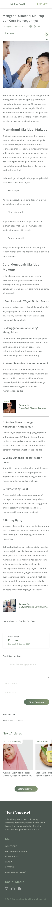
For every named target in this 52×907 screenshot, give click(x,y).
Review (8, 861)
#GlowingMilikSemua (16, 851)
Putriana (9, 33)
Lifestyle (10, 867)
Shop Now (42, 4)
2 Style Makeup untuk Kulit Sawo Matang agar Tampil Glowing (32, 607)
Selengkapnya (25, 789)
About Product (13, 741)
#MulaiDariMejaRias (15, 872)
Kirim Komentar (37, 702)
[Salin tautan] (30, 26)
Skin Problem (12, 856)
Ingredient (11, 846)
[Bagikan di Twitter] (39, 26)
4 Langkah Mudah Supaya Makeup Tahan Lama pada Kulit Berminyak (32, 408)
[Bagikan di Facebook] (35, 26)
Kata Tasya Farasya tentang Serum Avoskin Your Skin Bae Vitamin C (20, 775)
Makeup (6, 401)
